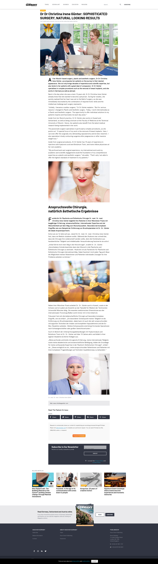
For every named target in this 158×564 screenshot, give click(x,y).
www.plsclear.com (61, 428)
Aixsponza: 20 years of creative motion (88, 489)
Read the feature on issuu (58, 410)
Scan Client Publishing (66, 535)
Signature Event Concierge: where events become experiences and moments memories (114, 491)
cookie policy (86, 561)
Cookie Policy (96, 462)
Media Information (38, 535)
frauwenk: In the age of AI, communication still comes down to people (66, 490)
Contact (35, 538)
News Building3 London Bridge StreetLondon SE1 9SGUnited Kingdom (116, 538)
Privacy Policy (99, 461)
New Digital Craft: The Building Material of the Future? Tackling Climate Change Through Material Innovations (41, 492)
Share (54, 417)
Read (100, 514)
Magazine (84, 4)
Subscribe (127, 4)
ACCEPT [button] (94, 561)
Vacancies (63, 538)
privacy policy (76, 561)
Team (61, 532)
